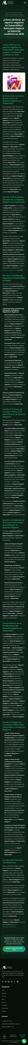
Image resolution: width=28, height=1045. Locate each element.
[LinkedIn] (9, 982)
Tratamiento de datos (23, 1035)
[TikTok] (15, 982)
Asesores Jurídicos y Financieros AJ (13, 169)
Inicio (3, 990)
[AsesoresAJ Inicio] (8, 3)
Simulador (4, 1005)
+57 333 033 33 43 (7, 1021)
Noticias (4, 1002)
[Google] (18, 982)
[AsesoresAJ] (14, 967)
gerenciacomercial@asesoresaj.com (11, 1024)
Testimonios (5, 1008)
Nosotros (4, 993)
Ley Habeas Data (4, 1036)
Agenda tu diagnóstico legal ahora (14, 949)
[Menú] (25, 3)
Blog (7, 12)
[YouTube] (12, 982)
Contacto (4, 1011)
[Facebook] (3, 982)
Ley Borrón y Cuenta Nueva (13, 1035)
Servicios (4, 996)
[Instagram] (6, 982)
